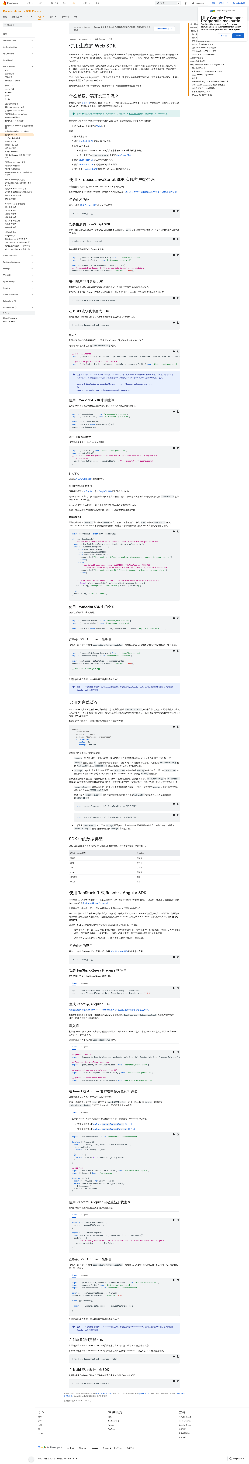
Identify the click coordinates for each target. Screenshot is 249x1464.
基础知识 (15, 17)
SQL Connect (34, 11)
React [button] (74, 983)
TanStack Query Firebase (95, 903)
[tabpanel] (124, 992)
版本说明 (182, 1429)
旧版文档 (182, 1437)
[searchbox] (17, 25)
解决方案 (54, 3)
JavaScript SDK (86, 141)
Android (70, 1448)
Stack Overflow (185, 1421)
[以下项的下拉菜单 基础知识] (22, 17)
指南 (40, 1416)
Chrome (82, 1448)
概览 (5, 17)
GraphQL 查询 (105, 491)
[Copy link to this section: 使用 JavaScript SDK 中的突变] (117, 607)
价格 (65, 3)
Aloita (238, 35)
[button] (15, 40)
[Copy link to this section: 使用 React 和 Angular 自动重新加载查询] (133, 1202)
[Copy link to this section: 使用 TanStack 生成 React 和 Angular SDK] (149, 893)
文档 (73, 3)
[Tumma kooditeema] (174, 211)
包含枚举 (88, 491)
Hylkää (224, 36)
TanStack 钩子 (110, 1124)
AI (28, 17)
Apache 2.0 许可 (144, 1393)
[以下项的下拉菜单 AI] (32, 17)
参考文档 (65, 17)
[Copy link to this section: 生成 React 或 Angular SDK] (112, 1004)
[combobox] (168, 3)
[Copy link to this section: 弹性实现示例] (84, 517)
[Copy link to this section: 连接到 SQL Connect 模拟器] (114, 639)
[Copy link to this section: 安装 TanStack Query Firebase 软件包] (129, 970)
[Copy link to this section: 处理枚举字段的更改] (95, 486)
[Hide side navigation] (31, 1459)
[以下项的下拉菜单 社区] (90, 3)
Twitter (111, 1425)
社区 (85, 3)
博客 (213, 3)
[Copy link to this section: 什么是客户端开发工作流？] (121, 96)
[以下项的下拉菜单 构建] (33, 3)
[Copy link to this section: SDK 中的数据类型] (105, 839)
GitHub (41, 1433)
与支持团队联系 (185, 1416)
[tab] (74, 983)
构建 (28, 3)
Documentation (12, 11)
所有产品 (130, 1448)
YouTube (111, 1429)
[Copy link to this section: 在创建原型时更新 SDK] (105, 281)
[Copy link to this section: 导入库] (79, 335)
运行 (41, 3)
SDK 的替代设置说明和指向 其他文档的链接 (150, 192)
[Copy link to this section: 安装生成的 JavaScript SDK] (113, 224)
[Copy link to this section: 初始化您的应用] (95, 199)
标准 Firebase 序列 (88, 205)
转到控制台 (223, 3)
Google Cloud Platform (112, 1448)
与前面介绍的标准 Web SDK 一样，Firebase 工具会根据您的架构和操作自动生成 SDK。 (109, 1010)
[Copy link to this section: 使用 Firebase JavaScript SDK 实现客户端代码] (157, 179)
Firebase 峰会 (113, 1421)
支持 (97, 3)
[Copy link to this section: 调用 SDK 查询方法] (93, 437)
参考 (40, 1421)
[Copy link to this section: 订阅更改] (82, 473)
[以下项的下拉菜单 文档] (78, 3)
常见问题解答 (184, 1433)
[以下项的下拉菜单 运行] (46, 3)
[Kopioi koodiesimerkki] (178, 211)
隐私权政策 (48, 1459)
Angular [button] (84, 983)
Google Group (185, 1425)
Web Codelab (134, 113)
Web (98, 126)
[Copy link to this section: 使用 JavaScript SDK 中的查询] (117, 400)
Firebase (72, 39)
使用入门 (85, 103)
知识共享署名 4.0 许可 (104, 1393)
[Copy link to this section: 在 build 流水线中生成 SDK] (111, 311)
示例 (76, 17)
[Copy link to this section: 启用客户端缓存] (100, 702)
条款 (40, 1459)
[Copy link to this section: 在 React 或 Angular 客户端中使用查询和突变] (140, 1091)
